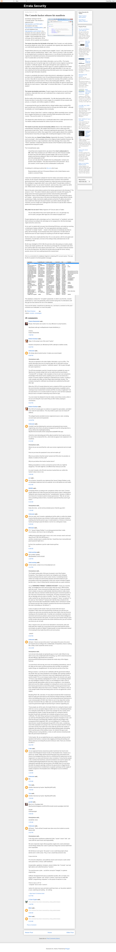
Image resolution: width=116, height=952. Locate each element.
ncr (30, 478)
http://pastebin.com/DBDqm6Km (34, 27)
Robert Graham (33, 338)
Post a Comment (31, 925)
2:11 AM (31, 441)
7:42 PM (31, 904)
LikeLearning (32, 552)
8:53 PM (31, 403)
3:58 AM (31, 813)
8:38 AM (31, 548)
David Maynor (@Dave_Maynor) (83, 20)
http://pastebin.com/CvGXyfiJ (33, 31)
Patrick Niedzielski (34, 321)
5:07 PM (31, 896)
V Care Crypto (33, 899)
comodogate (38, 313)
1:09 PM (31, 558)
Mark (30, 908)
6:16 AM (31, 502)
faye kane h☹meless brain (37, 893)
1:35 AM (31, 822)
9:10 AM (31, 921)
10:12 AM (31, 648)
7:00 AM (31, 789)
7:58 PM (31, 335)
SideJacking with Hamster (83, 75)
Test (30, 785)
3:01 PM (31, 745)
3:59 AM (31, 474)
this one (49, 168)
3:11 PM (31, 567)
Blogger (67, 948)
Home (50, 932)
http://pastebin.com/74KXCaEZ (33, 24)
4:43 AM (31, 781)
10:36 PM (31, 420)
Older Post (70, 932)
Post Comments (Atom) (53, 938)
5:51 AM (31, 484)
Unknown (31, 350)
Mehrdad (31, 527)
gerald (30, 802)
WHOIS (31, 488)
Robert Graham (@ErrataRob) (82, 16)
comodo (31, 313)
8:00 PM (31, 347)
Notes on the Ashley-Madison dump (84, 164)
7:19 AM (31, 510)
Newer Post (29, 932)
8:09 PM (31, 355)
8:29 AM (31, 524)
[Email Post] (39, 311)
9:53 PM (31, 636)
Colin (30, 748)
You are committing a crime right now (84, 29)
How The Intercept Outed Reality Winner (87, 44)
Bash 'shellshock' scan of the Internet (88, 91)
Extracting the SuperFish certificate (87, 60)
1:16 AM (31, 773)
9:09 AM (31, 913)
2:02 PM (31, 832)
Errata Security (35, 6)
